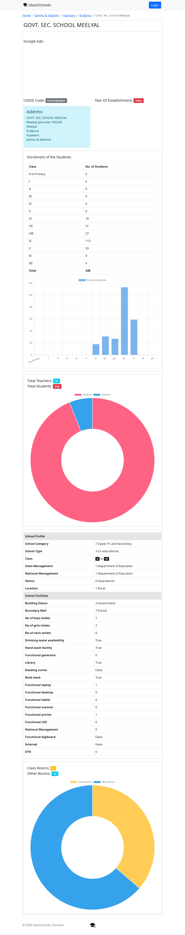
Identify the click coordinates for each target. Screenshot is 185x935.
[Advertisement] (92, 72)
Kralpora (85, 15)
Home (26, 15)
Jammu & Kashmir (47, 15)
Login (155, 5)
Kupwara (69, 15)
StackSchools (39, 5)
